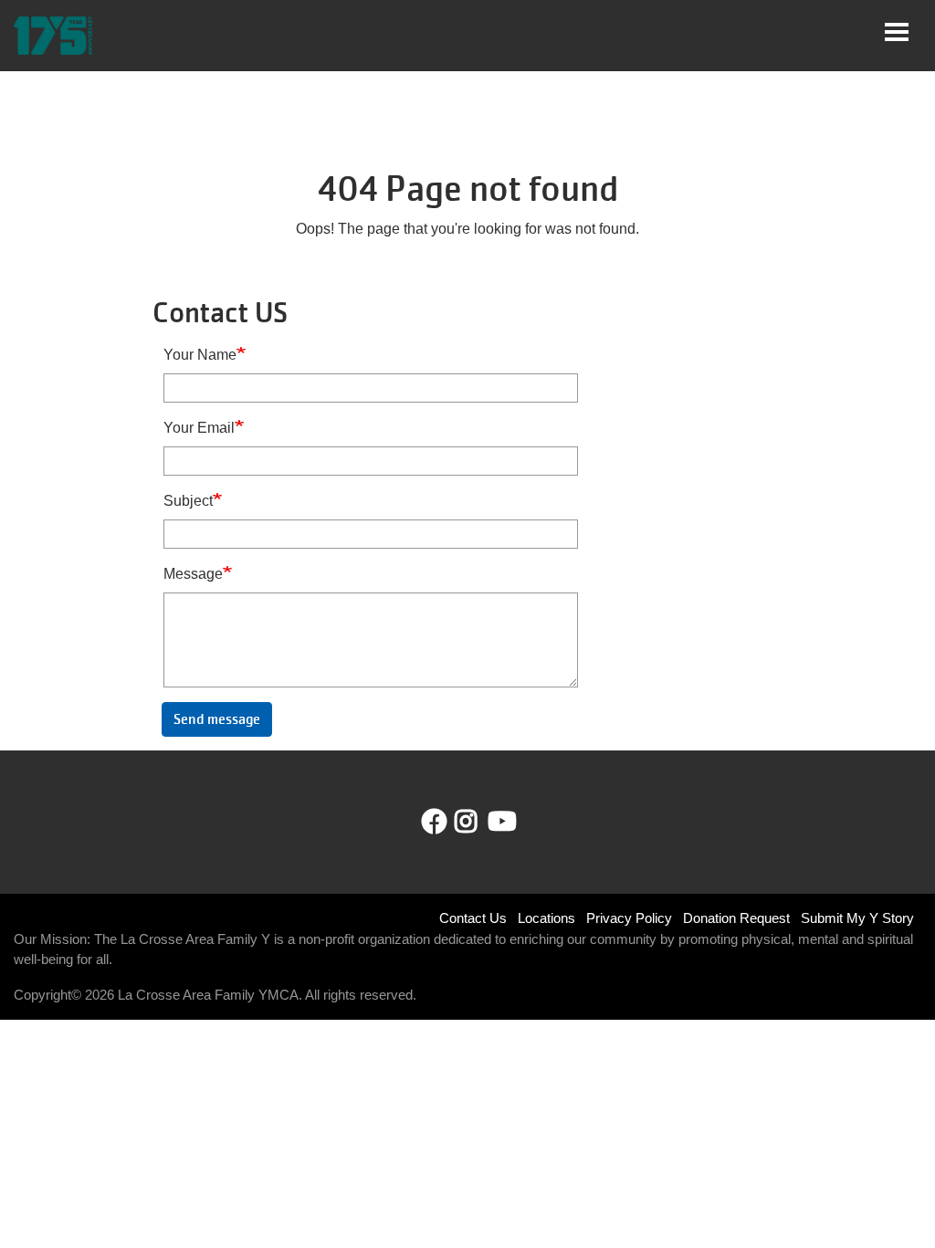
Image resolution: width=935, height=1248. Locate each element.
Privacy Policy (629, 918)
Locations (546, 918)
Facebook (434, 821)
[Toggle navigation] (896, 32)
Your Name (199, 354)
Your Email (199, 427)
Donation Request (736, 918)
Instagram (479, 821)
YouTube (500, 821)
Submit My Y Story (857, 918)
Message (193, 574)
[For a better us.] (53, 36)
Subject (188, 501)
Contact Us (473, 918)
